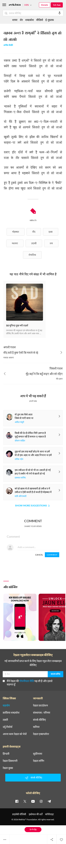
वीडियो (39, 19)
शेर (21, 19)
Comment (52, 554)
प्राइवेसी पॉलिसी (19, 814)
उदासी (34, 243)
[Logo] (14, 5)
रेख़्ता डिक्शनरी (10, 760)
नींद (33, 231)
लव (51, 243)
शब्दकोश (29, 19)
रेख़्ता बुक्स (8, 768)
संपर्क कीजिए (39, 719)
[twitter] (25, 801)
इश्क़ (51, 231)
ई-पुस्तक (49, 19)
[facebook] (16, 801)
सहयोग (6, 705)
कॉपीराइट (49, 814)
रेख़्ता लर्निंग (38, 760)
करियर (36, 726)
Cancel (39, 554)
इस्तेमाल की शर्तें (35, 814)
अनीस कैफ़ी (8, 45)
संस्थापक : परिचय (41, 712)
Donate (44, 5)
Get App (57, 5)
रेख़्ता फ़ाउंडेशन (40, 705)
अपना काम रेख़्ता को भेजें (15, 734)
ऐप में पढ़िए (33, 829)
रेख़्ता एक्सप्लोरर (41, 734)
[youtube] (33, 801)
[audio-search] (59, 13)
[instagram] (41, 801)
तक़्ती (5, 719)
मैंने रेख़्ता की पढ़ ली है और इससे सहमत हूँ (29, 682)
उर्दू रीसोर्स (7, 726)
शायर (14, 19)
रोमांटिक (32, 254)
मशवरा (15, 243)
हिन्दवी (6, 753)
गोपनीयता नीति (26, 681)
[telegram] (49, 801)
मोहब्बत (15, 231)
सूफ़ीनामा (37, 753)
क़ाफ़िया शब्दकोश (11, 712)
